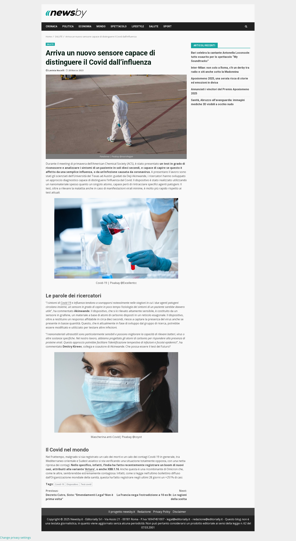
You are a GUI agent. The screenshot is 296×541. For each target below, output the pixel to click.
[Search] (246, 26)
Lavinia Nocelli (56, 70)
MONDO (101, 26)
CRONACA (51, 26)
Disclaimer (179, 512)
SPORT (167, 26)
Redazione (144, 512)
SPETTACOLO (119, 26)
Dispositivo (72, 484)
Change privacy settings (15, 537)
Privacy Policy (161, 512)
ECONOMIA (85, 26)
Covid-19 (66, 303)
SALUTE (153, 26)
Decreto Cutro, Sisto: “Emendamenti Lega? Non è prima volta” (79, 495)
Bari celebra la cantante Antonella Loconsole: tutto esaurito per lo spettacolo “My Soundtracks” (220, 56)
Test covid (86, 484)
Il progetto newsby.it (121, 512)
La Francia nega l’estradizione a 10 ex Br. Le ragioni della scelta (152, 495)
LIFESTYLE (138, 26)
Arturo (89, 469)
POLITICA (67, 26)
